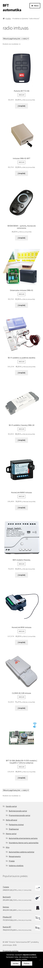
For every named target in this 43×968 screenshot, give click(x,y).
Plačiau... (27, 963)
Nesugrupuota (15, 856)
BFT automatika (12, 7)
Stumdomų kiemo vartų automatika (23, 843)
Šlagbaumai (14, 829)
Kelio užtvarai (11, 820)
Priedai (12, 861)
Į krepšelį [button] (21, 106)
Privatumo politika (10, 951)
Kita (7, 847)
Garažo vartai (11, 806)
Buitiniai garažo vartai (18, 811)
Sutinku (15, 963)
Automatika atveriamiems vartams (23, 838)
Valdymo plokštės (16, 865)
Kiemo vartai (11, 833)
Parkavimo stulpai (16, 824)
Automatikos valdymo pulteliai (21, 852)
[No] (40, 960)
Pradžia (8, 18)
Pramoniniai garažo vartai (19, 815)
